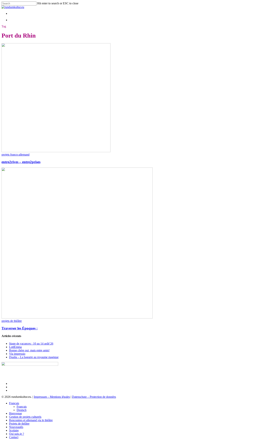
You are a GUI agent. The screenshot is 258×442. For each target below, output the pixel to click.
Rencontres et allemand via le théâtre (31, 420)
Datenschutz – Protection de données (94, 396)
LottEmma (15, 347)
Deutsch (21, 410)
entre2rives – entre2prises (21, 162)
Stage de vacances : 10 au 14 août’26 (31, 343)
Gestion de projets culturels (25, 416)
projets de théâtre (12, 320)
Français (14, 403)
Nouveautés (16, 427)
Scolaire (14, 430)
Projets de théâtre (19, 423)
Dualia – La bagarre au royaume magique (34, 357)
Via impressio (17, 353)
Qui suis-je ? (16, 433)
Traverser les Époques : (20, 328)
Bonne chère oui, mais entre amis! (29, 350)
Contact (13, 437)
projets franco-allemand (15, 154)
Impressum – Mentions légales (52, 396)
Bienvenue (15, 413)
